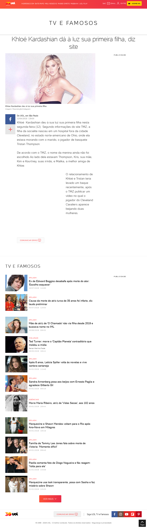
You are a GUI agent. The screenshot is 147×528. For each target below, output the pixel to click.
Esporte (67, 11)
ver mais (48, 499)
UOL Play (83, 4)
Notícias (28, 11)
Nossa (114, 11)
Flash (13, 11)
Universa (81, 11)
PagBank (75, 4)
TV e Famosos (73, 23)
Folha (60, 11)
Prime (122, 11)
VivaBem (89, 11)
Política (36, 11)
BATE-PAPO (39, 4)
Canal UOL (106, 11)
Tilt (95, 11)
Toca (127, 11)
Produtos (6, 11)
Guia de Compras (138, 11)
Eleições (20, 11)
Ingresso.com (27, 4)
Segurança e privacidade (101, 523)
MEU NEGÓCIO (51, 4)
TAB (118, 11)
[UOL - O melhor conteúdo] (10, 3)
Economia (52, 11)
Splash (74, 11)
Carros (44, 11)
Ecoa (99, 11)
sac (104, 3)
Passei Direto (64, 4)
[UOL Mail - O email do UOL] (111, 3)
